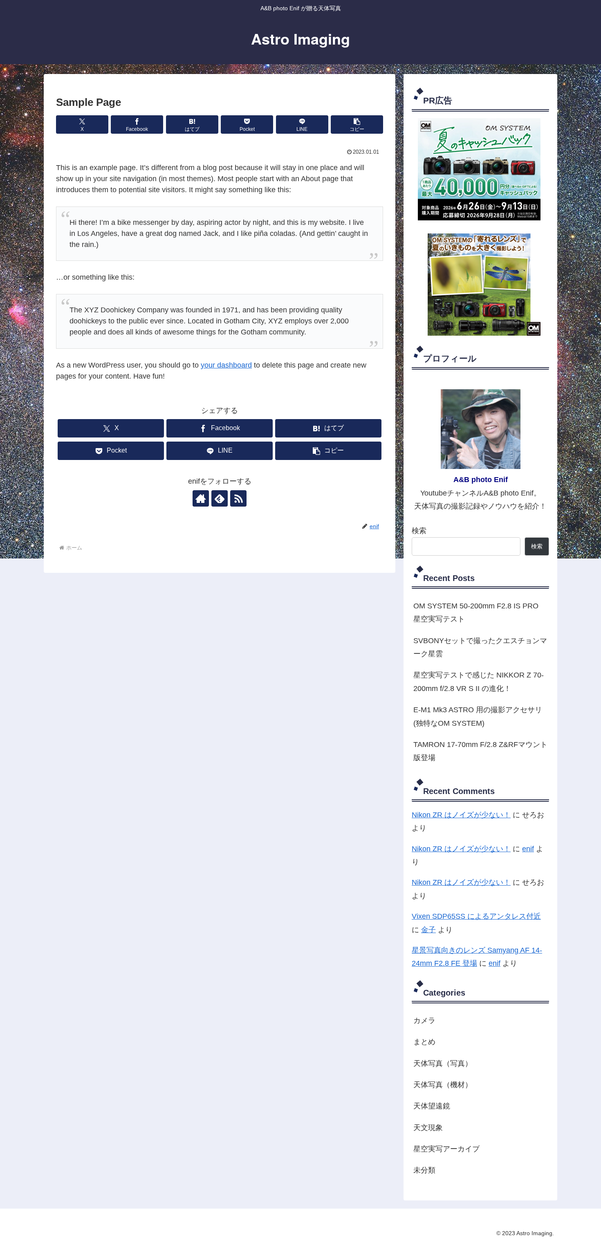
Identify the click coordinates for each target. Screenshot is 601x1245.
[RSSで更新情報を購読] (238, 498)
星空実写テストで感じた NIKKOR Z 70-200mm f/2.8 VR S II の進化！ (478, 681)
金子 (428, 930)
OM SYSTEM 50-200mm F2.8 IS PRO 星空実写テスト (475, 612)
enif (528, 849)
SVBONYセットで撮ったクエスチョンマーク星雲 (480, 647)
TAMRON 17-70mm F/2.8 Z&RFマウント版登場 (480, 751)
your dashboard (226, 365)
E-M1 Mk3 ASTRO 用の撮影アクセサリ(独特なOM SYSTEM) (477, 716)
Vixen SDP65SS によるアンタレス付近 (476, 916)
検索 (419, 531)
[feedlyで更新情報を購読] (219, 498)
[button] (357, 124)
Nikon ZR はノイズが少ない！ (461, 815)
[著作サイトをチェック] (201, 498)
